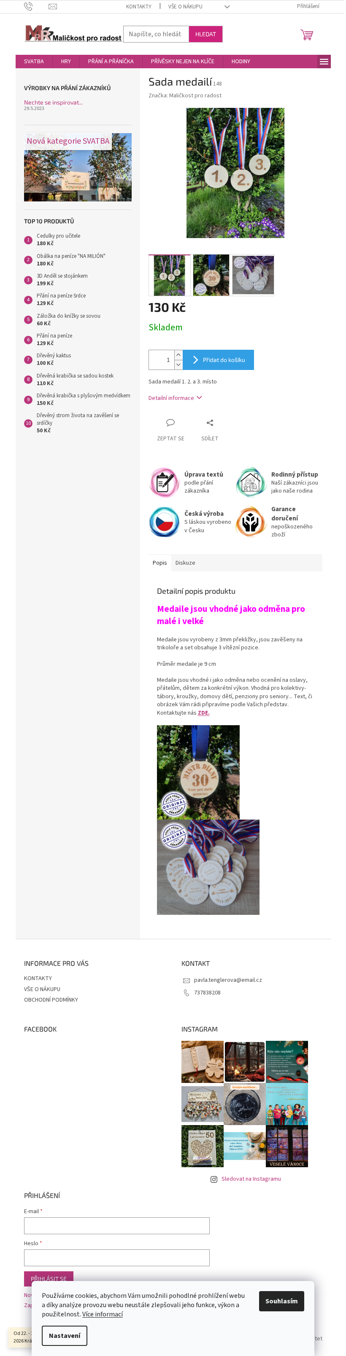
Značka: (185, 95)
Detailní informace (171, 398)
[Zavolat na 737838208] (36, 6)
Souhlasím (281, 1301)
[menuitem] (34, 61)
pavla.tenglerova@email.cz (228, 980)
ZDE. (204, 713)
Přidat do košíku (224, 359)
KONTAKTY (138, 7)
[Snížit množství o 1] (178, 365)
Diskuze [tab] (185, 563)
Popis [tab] (160, 563)
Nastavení (64, 1335)
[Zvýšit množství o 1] (178, 355)
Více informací (102, 1314)
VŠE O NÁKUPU (185, 7)
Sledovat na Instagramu (251, 1179)
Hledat (205, 34)
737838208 (207, 993)
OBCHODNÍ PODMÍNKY (51, 1000)
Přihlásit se (49, 1278)
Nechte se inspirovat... (53, 102)
